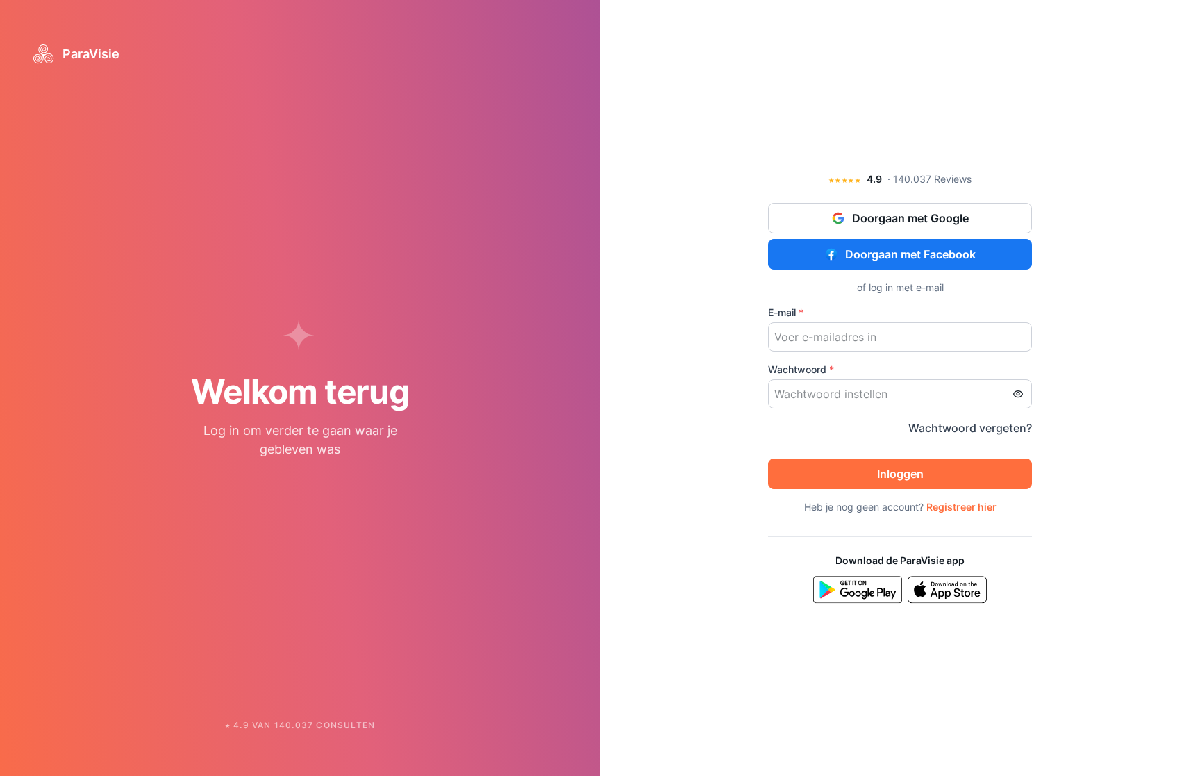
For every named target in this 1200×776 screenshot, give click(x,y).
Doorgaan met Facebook (910, 254)
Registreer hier (961, 507)
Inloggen (900, 474)
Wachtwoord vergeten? (970, 428)
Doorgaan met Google (910, 218)
